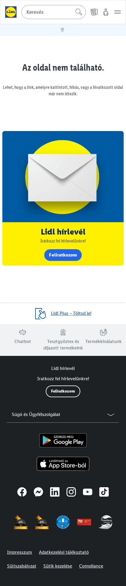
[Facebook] (22, 492)
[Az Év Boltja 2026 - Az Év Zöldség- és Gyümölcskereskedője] (21, 522)
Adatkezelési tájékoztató (64, 552)
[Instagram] (71, 492)
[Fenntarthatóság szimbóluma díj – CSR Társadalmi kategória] (105, 522)
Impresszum (19, 552)
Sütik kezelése (57, 566)
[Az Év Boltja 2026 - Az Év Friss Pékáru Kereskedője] (42, 522)
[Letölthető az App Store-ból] (63, 464)
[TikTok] (104, 492)
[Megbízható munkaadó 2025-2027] (63, 522)
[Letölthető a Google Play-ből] (63, 440)
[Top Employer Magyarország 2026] (84, 522)
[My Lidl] (105, 12)
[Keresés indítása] (78, 12)
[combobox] (53, 12)
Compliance (91, 566)
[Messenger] (38, 492)
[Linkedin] (54, 492)
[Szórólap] (94, 12)
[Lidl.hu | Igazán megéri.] (11, 12)
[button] (117, 12)
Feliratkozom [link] (63, 255)
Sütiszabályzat (21, 566)
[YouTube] (87, 492)
